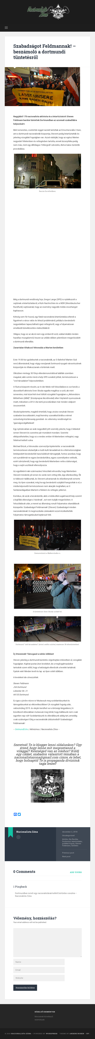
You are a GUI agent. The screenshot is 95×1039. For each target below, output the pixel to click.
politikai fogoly (68, 843)
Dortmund (66, 841)
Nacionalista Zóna (21, 1033)
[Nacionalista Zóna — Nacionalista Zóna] (48, 11)
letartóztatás (76, 841)
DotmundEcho (21, 729)
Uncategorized (68, 835)
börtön (65, 839)
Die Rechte (73, 839)
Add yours (76, 872)
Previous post (68, 853)
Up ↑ (88, 1033)
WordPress (51, 1033)
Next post (66, 856)
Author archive (18, 837)
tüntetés (74, 846)
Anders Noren (77, 1033)
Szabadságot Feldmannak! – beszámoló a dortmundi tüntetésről (44, 51)
